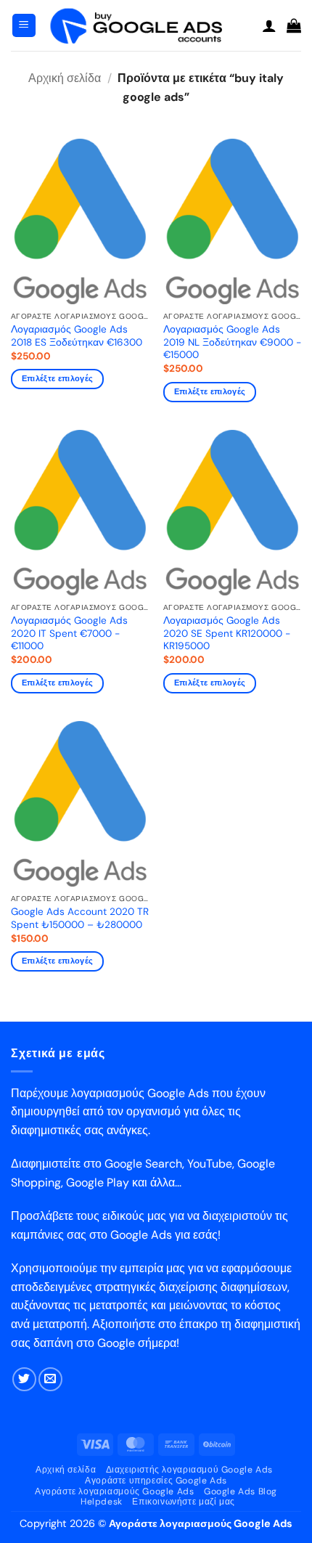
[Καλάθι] (294, 25)
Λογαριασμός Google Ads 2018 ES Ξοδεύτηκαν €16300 (76, 336)
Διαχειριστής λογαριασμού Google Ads (189, 1469)
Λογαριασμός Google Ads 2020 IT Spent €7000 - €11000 (69, 633)
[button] (24, 26)
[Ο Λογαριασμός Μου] (269, 25)
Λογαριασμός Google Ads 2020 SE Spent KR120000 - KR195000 (226, 633)
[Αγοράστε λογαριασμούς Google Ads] (149, 26)
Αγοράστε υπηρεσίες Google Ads (156, 1480)
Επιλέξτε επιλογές (58, 378)
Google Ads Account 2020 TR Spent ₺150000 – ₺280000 (80, 918)
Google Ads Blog (240, 1491)
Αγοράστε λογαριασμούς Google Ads (114, 1491)
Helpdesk (102, 1501)
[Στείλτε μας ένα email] (50, 1379)
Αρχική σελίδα (64, 78)
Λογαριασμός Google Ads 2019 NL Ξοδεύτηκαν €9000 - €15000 (232, 342)
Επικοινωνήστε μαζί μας (183, 1501)
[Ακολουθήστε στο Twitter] (24, 1379)
